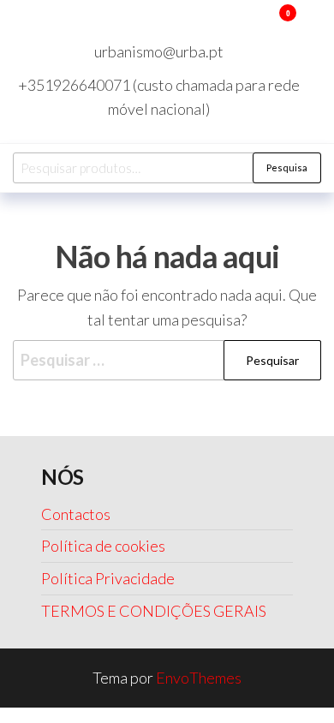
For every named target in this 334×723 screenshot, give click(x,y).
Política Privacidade (108, 578)
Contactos (75, 514)
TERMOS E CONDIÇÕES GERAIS (153, 610)
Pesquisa (286, 167)
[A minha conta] (262, 24)
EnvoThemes (199, 677)
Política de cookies (103, 545)
